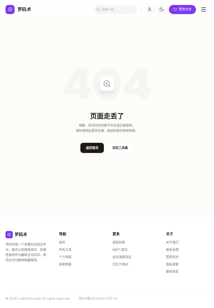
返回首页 (92, 148)
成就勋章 (118, 242)
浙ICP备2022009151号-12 (98, 298)
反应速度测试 (121, 257)
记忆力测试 (120, 264)
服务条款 (172, 272)
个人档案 (65, 257)
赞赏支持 (172, 257)
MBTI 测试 (119, 250)
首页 (62, 242)
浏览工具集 (120, 148)
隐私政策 (172, 264)
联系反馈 (172, 250)
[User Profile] (149, 9)
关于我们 (172, 242)
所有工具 (65, 250)
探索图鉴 (65, 264)
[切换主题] (161, 9)
